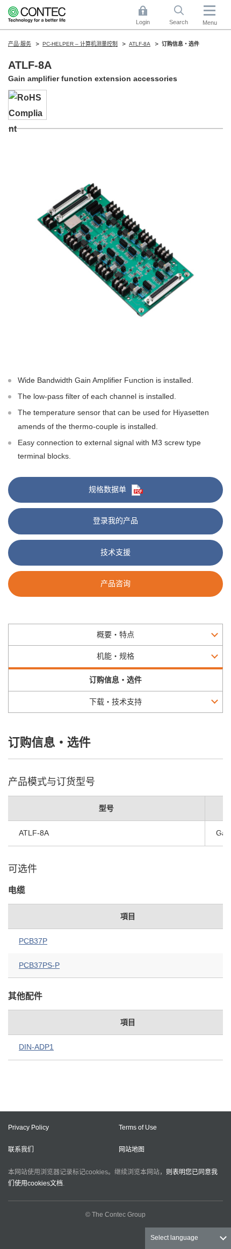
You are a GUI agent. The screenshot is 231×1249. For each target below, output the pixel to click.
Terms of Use (138, 1127)
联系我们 (21, 1149)
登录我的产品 (115, 520)
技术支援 (115, 552)
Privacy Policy (28, 1127)
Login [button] (148, 16)
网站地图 (132, 1149)
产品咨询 (115, 583)
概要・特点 (115, 634)
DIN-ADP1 (36, 1047)
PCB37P (33, 941)
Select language (174, 1237)
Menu (210, 22)
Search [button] (182, 16)
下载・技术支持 (115, 701)
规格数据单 (107, 489)
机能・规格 (115, 656)
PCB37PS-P (39, 965)
